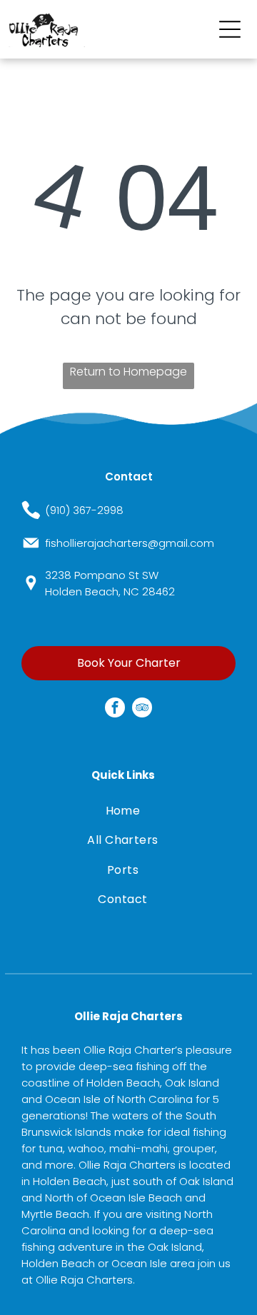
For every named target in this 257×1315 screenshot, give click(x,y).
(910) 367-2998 (84, 510)
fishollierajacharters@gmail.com (129, 542)
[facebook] (115, 709)
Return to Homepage (128, 371)
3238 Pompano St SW (101, 575)
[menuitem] (122, 810)
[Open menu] (230, 29)
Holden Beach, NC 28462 (110, 591)
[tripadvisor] (142, 709)
